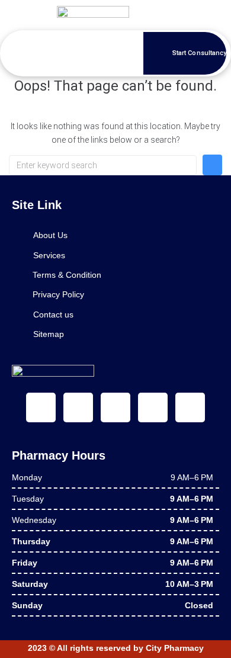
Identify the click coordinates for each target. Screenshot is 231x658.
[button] (45, 53)
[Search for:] (103, 165)
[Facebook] (41, 407)
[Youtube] (115, 407)
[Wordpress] (190, 407)
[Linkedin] (153, 407)
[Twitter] (78, 407)
